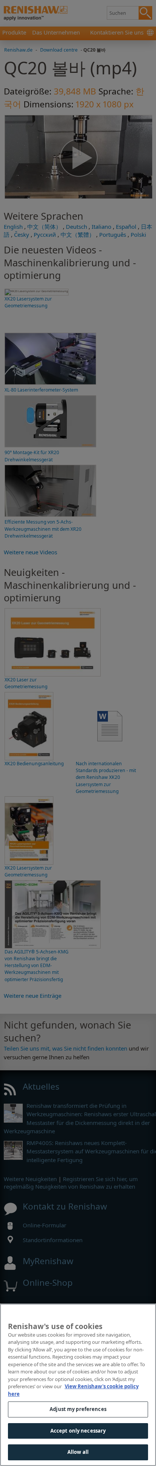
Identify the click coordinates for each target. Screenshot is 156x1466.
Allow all (78, 1452)
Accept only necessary (78, 1430)
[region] (78, 1385)
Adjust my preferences (78, 1409)
